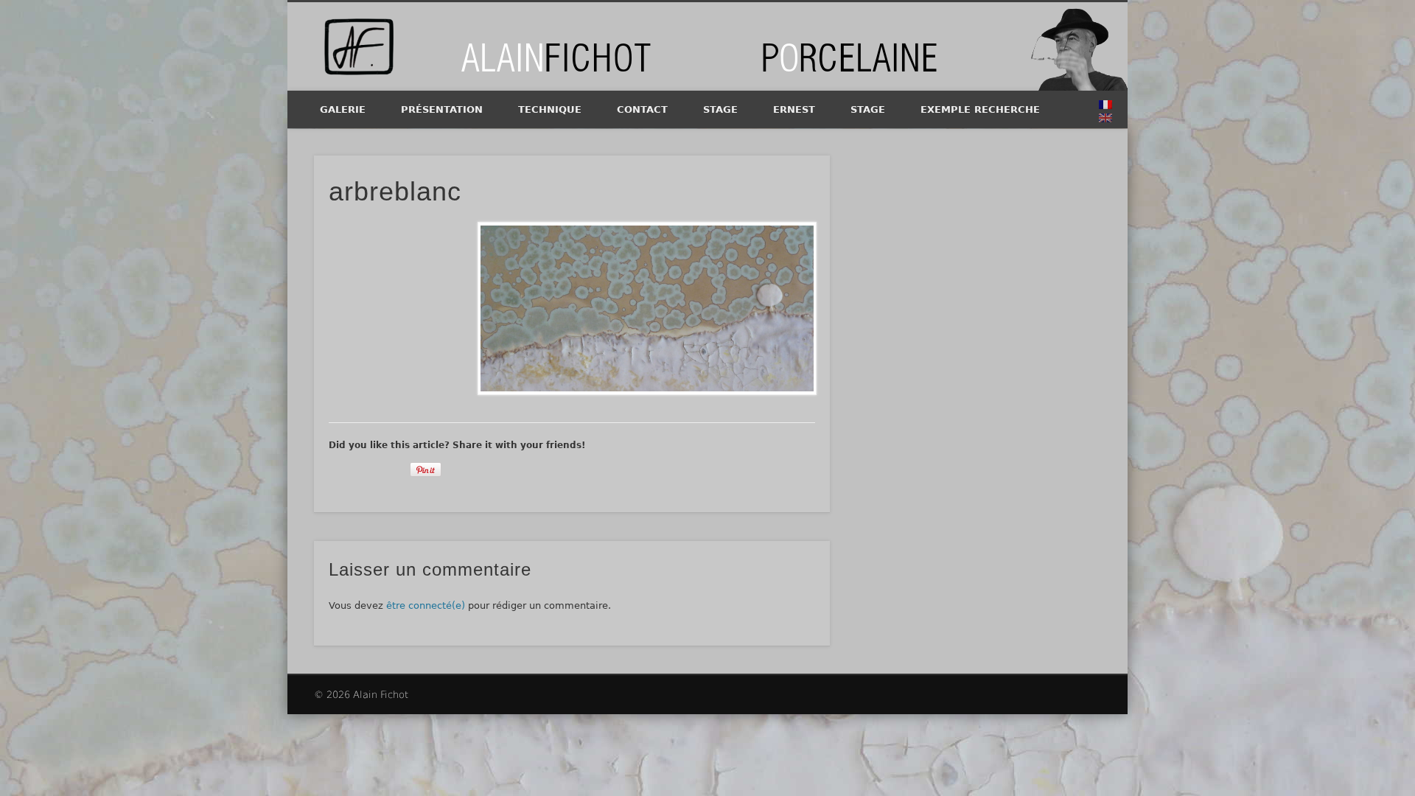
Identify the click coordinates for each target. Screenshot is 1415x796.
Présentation (442, 109)
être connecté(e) (425, 605)
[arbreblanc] (646, 308)
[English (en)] (1105, 118)
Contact (642, 109)
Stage (720, 109)
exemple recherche (980, 109)
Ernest (794, 109)
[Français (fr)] (1105, 104)
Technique (549, 109)
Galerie (343, 109)
